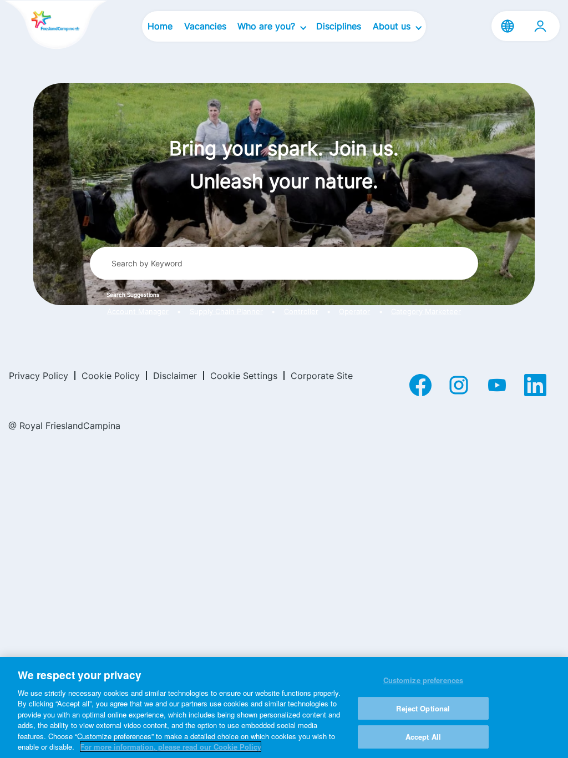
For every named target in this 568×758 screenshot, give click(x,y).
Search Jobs (428, 263)
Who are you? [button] (267, 26)
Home (160, 26)
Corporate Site (322, 375)
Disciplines (338, 26)
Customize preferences (423, 680)
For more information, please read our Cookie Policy (170, 746)
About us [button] (393, 26)
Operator (354, 311)
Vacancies (205, 26)
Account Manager (138, 311)
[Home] (55, 25)
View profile (540, 26)
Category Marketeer (426, 311)
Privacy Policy (38, 375)
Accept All (423, 736)
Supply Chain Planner (226, 311)
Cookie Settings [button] (243, 375)
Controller (301, 311)
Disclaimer (175, 375)
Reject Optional (423, 708)
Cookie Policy (111, 375)
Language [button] (507, 26)
